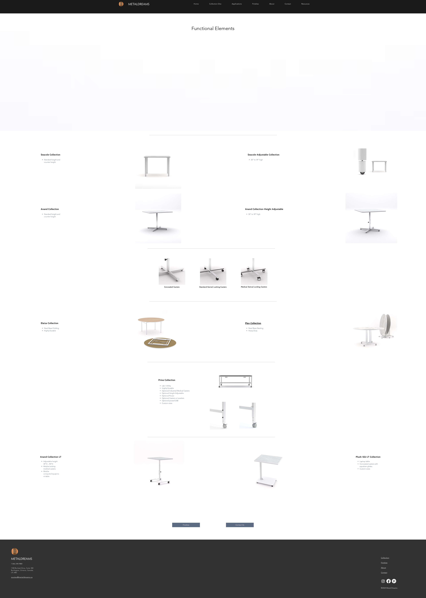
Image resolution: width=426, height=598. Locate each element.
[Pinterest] (394, 581)
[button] (215, 4)
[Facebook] (388, 581)
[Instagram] (383, 581)
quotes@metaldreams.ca (22, 577)
